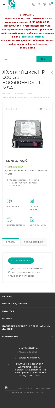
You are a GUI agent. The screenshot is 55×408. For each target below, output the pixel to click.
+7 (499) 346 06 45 (28, 348)
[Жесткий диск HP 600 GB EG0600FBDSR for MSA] (27, 134)
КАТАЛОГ (7, 296)
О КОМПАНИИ (10, 336)
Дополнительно (33, 242)
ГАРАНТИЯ (8, 311)
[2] (9, 109)
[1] (6, 109)
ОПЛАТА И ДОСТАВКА (15, 303)
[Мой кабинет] (44, 4)
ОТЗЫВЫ (7, 318)
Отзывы (10, 242)
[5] (16, 109)
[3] (11, 109)
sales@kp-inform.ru (29, 357)
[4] (14, 109)
